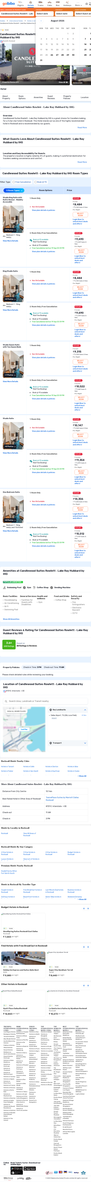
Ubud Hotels (8, 1047)
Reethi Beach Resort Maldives (68, 1109)
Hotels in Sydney (10, 1110)
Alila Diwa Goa (57, 1126)
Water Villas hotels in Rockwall (53, 898)
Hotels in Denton (52, 767)
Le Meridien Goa (58, 1122)
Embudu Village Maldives (68, 1101)
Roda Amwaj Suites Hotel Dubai (67, 1039)
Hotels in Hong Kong (46, 1071)
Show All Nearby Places (16, 711)
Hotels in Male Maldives (9, 1061)
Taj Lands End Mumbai (58, 1102)
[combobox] (17, 12)
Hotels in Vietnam (7, 1065)
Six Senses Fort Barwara (57, 1037)
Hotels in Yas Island (8, 1119)
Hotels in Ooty (34, 1082)
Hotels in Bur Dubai (21, 1080)
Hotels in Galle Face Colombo (9, 1101)
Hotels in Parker (7, 771)
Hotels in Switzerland (8, 1073)
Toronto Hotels (9, 1036)
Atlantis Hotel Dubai (68, 1056)
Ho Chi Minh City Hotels (9, 1042)
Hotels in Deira (21, 1053)
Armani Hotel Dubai (67, 1072)
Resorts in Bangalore (33, 1101)
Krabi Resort (67, 1127)
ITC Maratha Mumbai (57, 1131)
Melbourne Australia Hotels (10, 1053)
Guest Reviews (51, 97)
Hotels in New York (21, 1076)
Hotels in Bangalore (32, 1041)
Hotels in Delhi (34, 1034)
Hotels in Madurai (32, 1074)
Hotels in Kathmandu (45, 1039)
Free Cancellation (23, 182)
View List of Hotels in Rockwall (31, 860)
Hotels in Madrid (22, 1046)
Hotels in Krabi (21, 1094)
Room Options (22, 97)
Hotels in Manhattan (8, 1095)
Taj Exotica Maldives (79, 1060)
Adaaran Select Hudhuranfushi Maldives (68, 1061)
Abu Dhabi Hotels (10, 1039)
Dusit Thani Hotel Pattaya (58, 1149)
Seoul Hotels (8, 1050)
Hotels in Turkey (9, 1076)
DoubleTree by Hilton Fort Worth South (9, 872)
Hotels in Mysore (32, 1062)
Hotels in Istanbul (19, 1088)
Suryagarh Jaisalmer (57, 1118)
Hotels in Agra (34, 1051)
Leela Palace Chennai (57, 1063)
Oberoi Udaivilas (57, 1136)
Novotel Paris (67, 1129)
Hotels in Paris (46, 1049)
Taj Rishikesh (57, 1068)
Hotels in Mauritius (7, 1082)
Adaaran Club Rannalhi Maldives (67, 1033)
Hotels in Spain (9, 1079)
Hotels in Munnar (32, 1066)
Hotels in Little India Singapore (22, 1097)
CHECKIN (39, 10)
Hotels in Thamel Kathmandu (22, 1032)
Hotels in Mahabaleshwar (34, 1085)
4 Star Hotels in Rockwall (51, 853)
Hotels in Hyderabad (33, 1045)
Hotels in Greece (9, 1087)
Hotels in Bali (45, 1068)
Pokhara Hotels (9, 1045)
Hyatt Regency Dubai (81, 1082)
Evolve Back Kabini (58, 1154)
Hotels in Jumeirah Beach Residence (9, 1106)
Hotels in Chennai (32, 1070)
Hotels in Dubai (46, 1032)
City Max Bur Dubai (80, 1078)
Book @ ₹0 (42, 182)
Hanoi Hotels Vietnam (8, 1057)
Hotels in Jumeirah (19, 1049)
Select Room (80, 215)
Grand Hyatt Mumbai (56, 1113)
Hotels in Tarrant (7, 767)
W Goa (56, 1042)
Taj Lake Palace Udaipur (56, 1107)
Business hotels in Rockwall (74, 891)
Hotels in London (47, 1051)
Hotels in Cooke (73, 771)
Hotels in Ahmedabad (33, 1058)
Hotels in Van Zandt (30, 771)
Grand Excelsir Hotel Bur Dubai (81, 1056)
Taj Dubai (66, 1053)
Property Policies (67, 97)
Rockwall (4, 833)
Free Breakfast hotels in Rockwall (32, 891)
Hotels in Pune (34, 1049)
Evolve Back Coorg (58, 1098)
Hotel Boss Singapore (67, 1081)
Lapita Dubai (80, 1094)
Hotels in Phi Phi (22, 1040)
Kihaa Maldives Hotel (81, 1074)
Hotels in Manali (32, 1093)
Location (85, 97)
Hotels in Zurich (46, 1082)
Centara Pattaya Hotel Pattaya (69, 1097)
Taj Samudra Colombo (67, 1117)
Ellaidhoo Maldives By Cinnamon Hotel (81, 1051)
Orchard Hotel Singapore (68, 1105)
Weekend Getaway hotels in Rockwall (75, 898)
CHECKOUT (59, 10)
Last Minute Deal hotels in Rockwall (54, 891)
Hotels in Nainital (32, 1097)
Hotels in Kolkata (32, 1078)
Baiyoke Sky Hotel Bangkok (68, 1093)
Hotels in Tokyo (21, 1092)
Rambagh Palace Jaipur (57, 1089)
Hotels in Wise (73, 767)
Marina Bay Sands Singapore (82, 1070)
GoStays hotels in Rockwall (8, 898)
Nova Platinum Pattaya (81, 1046)
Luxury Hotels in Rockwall (7, 860)
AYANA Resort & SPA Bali (81, 1091)
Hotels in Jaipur (32, 1054)
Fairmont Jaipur (57, 1032)
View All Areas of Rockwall (29, 834)
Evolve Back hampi (58, 1140)
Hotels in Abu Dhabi (21, 1084)
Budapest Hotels (10, 1034)
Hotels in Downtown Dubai (22, 1105)
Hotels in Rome (46, 1065)
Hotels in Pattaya (19, 1068)
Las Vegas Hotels (10, 1032)
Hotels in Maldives (44, 1062)
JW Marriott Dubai (67, 1068)
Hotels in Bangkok (44, 1035)
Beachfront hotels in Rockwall (31, 898)
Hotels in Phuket (22, 1065)
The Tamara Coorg (58, 1049)
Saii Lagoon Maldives (67, 1077)
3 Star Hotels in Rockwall (29, 853)
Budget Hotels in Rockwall (74, 853)
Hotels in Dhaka (46, 1084)
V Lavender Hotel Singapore (82, 1042)
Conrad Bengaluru (57, 1144)
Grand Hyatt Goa (57, 1045)
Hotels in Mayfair (19, 1062)
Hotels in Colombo (44, 1058)
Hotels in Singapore (20, 1072)
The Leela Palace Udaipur (57, 1077)
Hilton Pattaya (68, 1120)
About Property (6, 97)
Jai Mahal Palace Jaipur (57, 1053)
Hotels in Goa (34, 1032)
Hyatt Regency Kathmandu (68, 1124)
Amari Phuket (68, 1065)
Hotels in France (9, 1085)
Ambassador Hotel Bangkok (68, 1113)
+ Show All (82, 776)
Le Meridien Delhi (58, 1094)
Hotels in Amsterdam (45, 1054)
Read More (82, 127)
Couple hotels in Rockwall (7, 891)
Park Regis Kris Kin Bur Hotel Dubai (81, 1065)
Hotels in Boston (10, 1098)
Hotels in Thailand (7, 1069)
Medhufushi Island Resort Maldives (80, 1037)
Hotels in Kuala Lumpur (46, 1075)
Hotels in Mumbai (32, 1037)
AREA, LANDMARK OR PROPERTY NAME (13, 10)
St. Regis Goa (57, 1072)
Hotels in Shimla (32, 1089)
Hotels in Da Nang (20, 1043)
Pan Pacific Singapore (67, 1085)
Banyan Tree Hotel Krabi (80, 1032)
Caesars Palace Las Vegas (68, 1089)
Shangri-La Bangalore (58, 1059)
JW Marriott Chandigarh (58, 1083)
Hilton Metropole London (69, 1132)
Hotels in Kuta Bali (9, 1091)
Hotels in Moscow (44, 1079)
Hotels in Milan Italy (21, 1036)
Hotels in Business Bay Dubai (21, 1056)
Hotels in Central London (21, 1109)
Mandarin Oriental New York (67, 1045)
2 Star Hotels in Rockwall (7, 853)
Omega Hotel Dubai (67, 1050)
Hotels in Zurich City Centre (22, 1101)
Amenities (38, 97)
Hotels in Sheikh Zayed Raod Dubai (9, 1114)
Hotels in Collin (28, 767)
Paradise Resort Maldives (81, 1086)
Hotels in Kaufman (53, 771)
